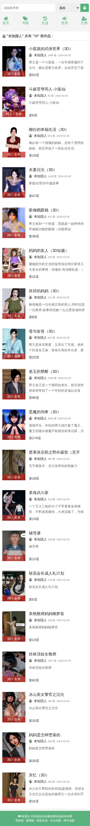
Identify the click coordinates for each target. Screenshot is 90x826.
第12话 (34, 559)
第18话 (34, 478)
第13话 (34, 519)
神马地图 (69, 820)
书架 (25, 23)
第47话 (34, 196)
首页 (5, 23)
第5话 (33, 115)
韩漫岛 (25, 816)
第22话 (34, 357)
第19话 (34, 155)
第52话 (34, 75)
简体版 (19, 820)
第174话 (35, 438)
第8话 (33, 317)
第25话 (34, 761)
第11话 (34, 276)
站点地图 (55, 820)
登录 (64, 23)
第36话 (34, 236)
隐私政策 (42, 820)
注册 (84, 23)
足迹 (45, 23)
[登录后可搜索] (84, 8)
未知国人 (40, 55)
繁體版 (30, 820)
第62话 (34, 680)
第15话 (34, 720)
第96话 (34, 397)
